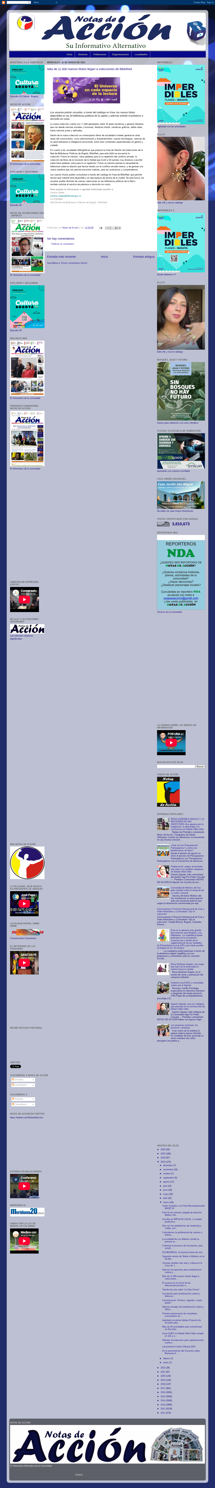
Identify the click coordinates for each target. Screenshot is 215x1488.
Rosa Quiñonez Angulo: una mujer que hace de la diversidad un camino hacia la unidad (187, 966)
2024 (163, 1158)
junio (165, 1190)
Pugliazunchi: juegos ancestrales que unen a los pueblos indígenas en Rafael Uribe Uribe (187, 869)
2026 (163, 1149)
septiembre (169, 1178)
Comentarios (20, 1085)
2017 (163, 1388)
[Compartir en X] (113, 228)
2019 (163, 1380)
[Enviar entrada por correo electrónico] (100, 228)
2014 (163, 1400)
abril (165, 1198)
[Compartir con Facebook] (116, 228)
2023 (163, 1162)
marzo (166, 1202)
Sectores (83, 54)
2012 (163, 1409)
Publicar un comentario (62, 244)
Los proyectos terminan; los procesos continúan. (184, 1026)
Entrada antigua (144, 256)
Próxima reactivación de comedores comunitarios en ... (179, 1314)
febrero (166, 1358)
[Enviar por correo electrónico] (106, 228)
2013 (163, 1405)
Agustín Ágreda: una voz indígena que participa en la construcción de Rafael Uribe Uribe (188, 1006)
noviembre (168, 1169)
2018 (163, 1384)
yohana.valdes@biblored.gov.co (65, 195)
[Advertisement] (27, 525)
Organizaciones (120, 54)
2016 (163, 1392)
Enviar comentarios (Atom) (74, 263)
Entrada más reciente (61, 256)
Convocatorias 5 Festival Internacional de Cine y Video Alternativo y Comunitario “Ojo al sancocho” (180, 911)
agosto (166, 1182)
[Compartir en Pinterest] (119, 228)
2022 (163, 1368)
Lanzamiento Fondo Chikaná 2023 (178, 1347)
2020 (163, 1376)
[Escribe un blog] (110, 228)
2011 (163, 1413)
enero (166, 1362)
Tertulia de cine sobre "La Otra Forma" (181, 1289)
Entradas (18, 1079)
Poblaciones (99, 54)
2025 (163, 1154)
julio (165, 1186)
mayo (166, 1194)
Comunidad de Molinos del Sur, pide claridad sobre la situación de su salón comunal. (187, 890)
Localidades (141, 54)
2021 (163, 1372)
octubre (167, 1173)
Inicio (69, 54)
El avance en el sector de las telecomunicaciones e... (176, 1284)
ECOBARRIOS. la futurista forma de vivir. (182, 1252)
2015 (163, 1396)
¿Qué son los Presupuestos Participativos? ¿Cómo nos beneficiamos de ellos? (184, 848)
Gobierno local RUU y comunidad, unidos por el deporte (187, 984)
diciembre (168, 1165)
